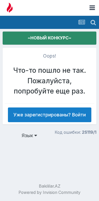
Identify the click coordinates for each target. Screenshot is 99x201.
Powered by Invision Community (49, 192)
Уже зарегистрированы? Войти (49, 114)
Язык (28, 135)
